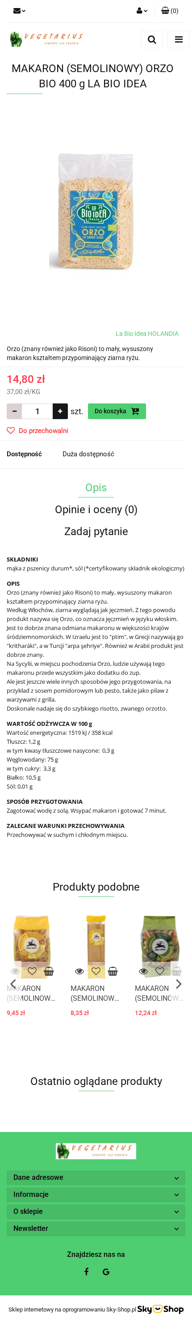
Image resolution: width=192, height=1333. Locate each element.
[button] (169, 11)
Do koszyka (111, 411)
